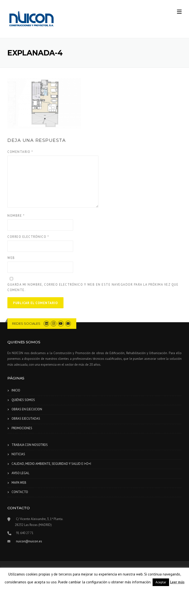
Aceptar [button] (161, 582)
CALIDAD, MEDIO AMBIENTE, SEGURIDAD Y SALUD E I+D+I (51, 464)
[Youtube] (60, 323)
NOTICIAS (18, 454)
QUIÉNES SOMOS (23, 400)
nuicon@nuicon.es (29, 541)
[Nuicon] (32, 19)
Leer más (177, 582)
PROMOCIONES (22, 428)
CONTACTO (20, 492)
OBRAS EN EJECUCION (27, 409)
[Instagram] (53, 323)
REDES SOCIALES (26, 323)
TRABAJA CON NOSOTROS (30, 445)
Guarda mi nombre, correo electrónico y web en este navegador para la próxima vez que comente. (92, 287)
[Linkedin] (46, 323)
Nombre (16, 216)
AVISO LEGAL (20, 473)
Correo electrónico (28, 237)
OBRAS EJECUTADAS (26, 418)
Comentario (20, 152)
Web (11, 258)
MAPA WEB (19, 483)
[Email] (68, 323)
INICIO (16, 390)
